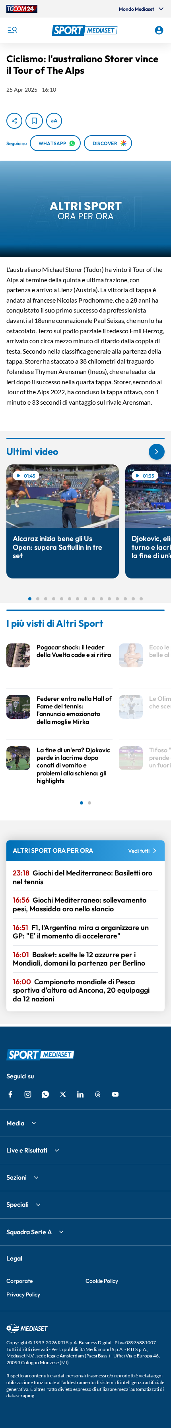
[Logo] (86, 30)
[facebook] (10, 1094)
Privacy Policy (23, 1294)
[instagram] (28, 1094)
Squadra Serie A (29, 1232)
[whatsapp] (45, 1094)
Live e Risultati (26, 1150)
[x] (63, 1094)
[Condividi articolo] (14, 121)
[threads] (98, 1094)
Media (15, 1123)
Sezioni (16, 1177)
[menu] (11, 30)
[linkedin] (80, 1094)
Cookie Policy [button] (102, 1280)
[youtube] (115, 1094)
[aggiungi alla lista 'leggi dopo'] (34, 121)
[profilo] (159, 30)
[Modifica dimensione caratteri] (54, 121)
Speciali (17, 1204)
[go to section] (157, 452)
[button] (86, 30)
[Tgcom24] (21, 9)
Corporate (19, 1280)
